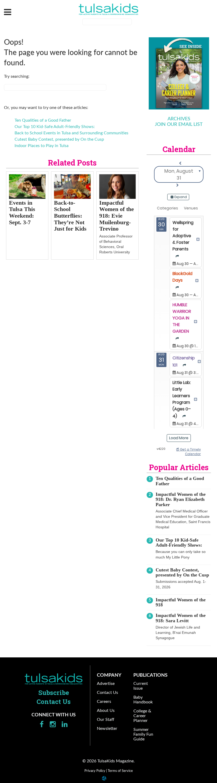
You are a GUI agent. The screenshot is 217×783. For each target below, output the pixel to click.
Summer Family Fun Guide (143, 734)
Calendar (178, 149)
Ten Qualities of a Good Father (43, 120)
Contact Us (54, 701)
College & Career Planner (142, 716)
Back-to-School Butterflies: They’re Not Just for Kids (70, 215)
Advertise (106, 683)
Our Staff (105, 719)
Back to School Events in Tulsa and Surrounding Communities (71, 133)
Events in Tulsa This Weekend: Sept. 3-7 (22, 212)
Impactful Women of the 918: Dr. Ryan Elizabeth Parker (181, 499)
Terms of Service (120, 770)
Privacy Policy (94, 770)
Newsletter (107, 728)
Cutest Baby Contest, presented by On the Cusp (59, 139)
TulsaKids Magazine (108, 9)
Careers (104, 701)
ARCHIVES (179, 119)
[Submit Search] (135, 22)
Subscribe (53, 692)
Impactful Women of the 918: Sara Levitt (181, 618)
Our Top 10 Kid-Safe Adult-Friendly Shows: (55, 127)
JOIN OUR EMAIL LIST (179, 124)
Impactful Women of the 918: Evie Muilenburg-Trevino (116, 215)
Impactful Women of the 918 (181, 602)
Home (53, 678)
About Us (106, 710)
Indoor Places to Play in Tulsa (42, 146)
